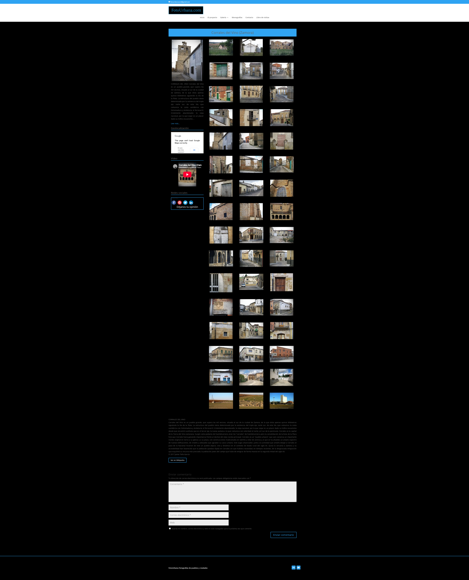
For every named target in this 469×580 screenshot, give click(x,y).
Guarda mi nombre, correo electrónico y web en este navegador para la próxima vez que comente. (211, 528)
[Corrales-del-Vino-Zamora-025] (221, 235)
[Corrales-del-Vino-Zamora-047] (251, 400)
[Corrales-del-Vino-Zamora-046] (221, 400)
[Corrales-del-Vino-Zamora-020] (251, 188)
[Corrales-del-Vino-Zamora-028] (221, 258)
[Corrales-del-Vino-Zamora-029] (251, 258)
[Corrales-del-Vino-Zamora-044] (251, 377)
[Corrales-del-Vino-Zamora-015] (282, 141)
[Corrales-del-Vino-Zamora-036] (282, 307)
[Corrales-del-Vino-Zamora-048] (282, 400)
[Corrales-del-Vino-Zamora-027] (282, 235)
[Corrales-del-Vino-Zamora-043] (221, 377)
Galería (223, 18)
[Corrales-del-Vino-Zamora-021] (282, 188)
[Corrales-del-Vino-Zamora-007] (221, 94)
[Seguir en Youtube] (298, 567)
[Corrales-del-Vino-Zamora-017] (251, 164)
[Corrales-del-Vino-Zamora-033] (282, 282)
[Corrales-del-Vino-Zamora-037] (221, 330)
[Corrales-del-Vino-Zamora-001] (221, 47)
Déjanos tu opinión (187, 206)
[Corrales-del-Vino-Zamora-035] (251, 307)
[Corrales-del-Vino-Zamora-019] (221, 188)
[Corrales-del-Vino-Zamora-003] (282, 47)
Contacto (249, 18)
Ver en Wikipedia (177, 460)
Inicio (202, 18)
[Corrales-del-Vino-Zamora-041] (251, 354)
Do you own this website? (181, 150)
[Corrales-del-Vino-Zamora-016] (221, 164)
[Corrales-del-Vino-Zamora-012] (282, 117)
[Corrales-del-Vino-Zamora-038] (251, 330)
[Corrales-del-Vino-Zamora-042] (282, 354)
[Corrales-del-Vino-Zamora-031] (221, 282)
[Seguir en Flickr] (294, 567)
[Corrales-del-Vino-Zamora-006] (282, 70)
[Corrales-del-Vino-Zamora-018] (282, 164)
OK (194, 150)
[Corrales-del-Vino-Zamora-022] (221, 211)
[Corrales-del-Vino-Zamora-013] (221, 141)
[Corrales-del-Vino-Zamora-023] (251, 211)
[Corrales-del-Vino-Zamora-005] (251, 70)
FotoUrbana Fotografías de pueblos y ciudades (188, 568)
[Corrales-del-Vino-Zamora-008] (251, 94)
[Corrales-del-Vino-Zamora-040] (221, 354)
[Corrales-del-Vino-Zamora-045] (282, 377)
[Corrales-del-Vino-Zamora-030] (282, 258)
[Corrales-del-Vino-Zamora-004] (221, 70)
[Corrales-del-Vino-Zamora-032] (251, 281)
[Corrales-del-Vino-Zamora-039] (282, 330)
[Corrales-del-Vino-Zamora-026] (251, 235)
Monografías (237, 18)
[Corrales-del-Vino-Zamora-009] (282, 94)
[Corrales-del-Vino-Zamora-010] (221, 117)
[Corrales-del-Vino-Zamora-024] (282, 211)
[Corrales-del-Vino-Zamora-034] (221, 307)
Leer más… (175, 123)
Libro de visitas (262, 18)
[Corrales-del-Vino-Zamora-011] (251, 117)
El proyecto (212, 18)
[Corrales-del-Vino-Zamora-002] (251, 47)
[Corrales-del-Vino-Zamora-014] (251, 141)
